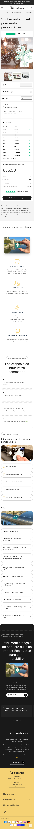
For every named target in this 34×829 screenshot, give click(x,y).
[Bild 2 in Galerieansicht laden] (17, 76)
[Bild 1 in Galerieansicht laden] (8, 76)
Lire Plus (4, 216)
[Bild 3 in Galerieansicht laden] (26, 76)
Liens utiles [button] (8, 794)
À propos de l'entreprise (12, 695)
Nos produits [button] (9, 799)
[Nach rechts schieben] (32, 77)
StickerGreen (7, 818)
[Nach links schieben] (2, 77)
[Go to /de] (17, 7)
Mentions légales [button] (11, 805)
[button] (2, 7)
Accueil (6, 12)
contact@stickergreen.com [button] (17, 787)
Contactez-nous (16, 762)
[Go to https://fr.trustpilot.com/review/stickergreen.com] (11, 34)
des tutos (15, 739)
